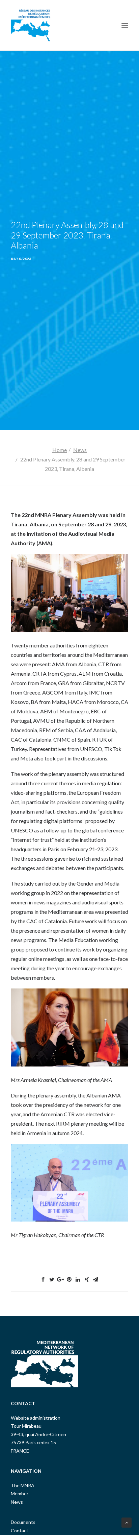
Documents (23, 1522)
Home (59, 450)
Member (19, 1493)
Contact (19, 1530)
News (80, 450)
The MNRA (22, 1485)
